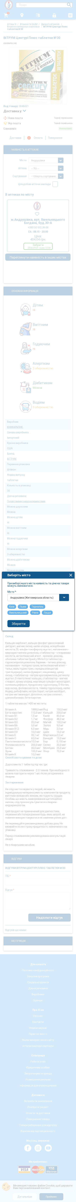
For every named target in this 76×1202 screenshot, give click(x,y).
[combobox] (38, 597)
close (71, 575)
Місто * (11, 591)
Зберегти (18, 624)
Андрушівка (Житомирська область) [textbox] (31, 597)
